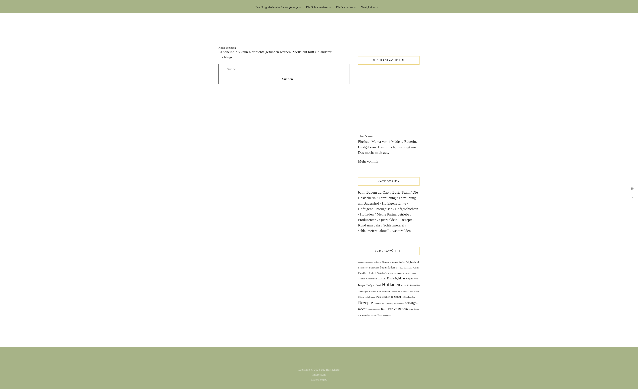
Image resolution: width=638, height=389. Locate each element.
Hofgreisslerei (374, 285)
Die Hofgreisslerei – (277, 7)
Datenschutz (318, 379)
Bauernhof (374, 267)
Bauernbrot (363, 267)
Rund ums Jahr (369, 225)
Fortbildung (387, 198)
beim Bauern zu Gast (373, 192)
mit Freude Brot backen (410, 292)
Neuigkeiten (368, 7)
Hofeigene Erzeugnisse (375, 209)
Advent (377, 262)
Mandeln (386, 291)
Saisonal (379, 303)
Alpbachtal (412, 262)
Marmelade (395, 292)
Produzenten (367, 220)
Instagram (632, 188)
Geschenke (382, 279)
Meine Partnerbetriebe (393, 214)
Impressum (319, 374)
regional (396, 296)
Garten (413, 273)
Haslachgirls (394, 278)
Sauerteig (389, 303)
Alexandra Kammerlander (393, 262)
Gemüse (361, 278)
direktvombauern (396, 273)
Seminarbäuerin (374, 309)
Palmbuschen (383, 297)
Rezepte (407, 220)
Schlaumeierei (393, 225)
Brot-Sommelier (406, 268)
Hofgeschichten (406, 209)
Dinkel (372, 273)
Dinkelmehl (382, 273)
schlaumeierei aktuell (373, 231)
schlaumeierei (399, 303)
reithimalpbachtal (408, 297)
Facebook (632, 198)
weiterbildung (376, 315)
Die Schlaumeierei (317, 7)
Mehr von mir (368, 161)
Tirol (383, 309)
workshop (387, 315)
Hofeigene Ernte (394, 203)
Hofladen (367, 214)
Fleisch (407, 273)
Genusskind (371, 278)
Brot (397, 268)
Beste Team (401, 192)
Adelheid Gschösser (365, 262)
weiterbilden (401, 231)
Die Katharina (344, 7)
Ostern (361, 297)
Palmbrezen (370, 297)
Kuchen (372, 291)
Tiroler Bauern (397, 309)
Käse (379, 291)
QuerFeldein (388, 220)
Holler (403, 285)
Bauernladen (387, 267)
